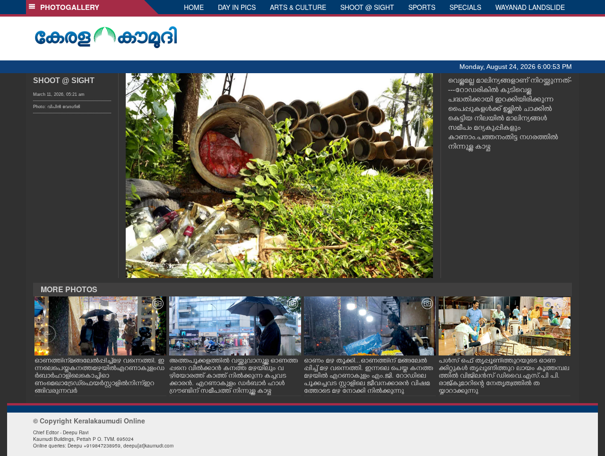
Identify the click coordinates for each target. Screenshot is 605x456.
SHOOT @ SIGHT (367, 7)
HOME (194, 7)
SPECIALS (465, 7)
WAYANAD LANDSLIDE (530, 7)
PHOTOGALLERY (67, 7)
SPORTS (421, 7)
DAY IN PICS (237, 7)
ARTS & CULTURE (298, 7)
